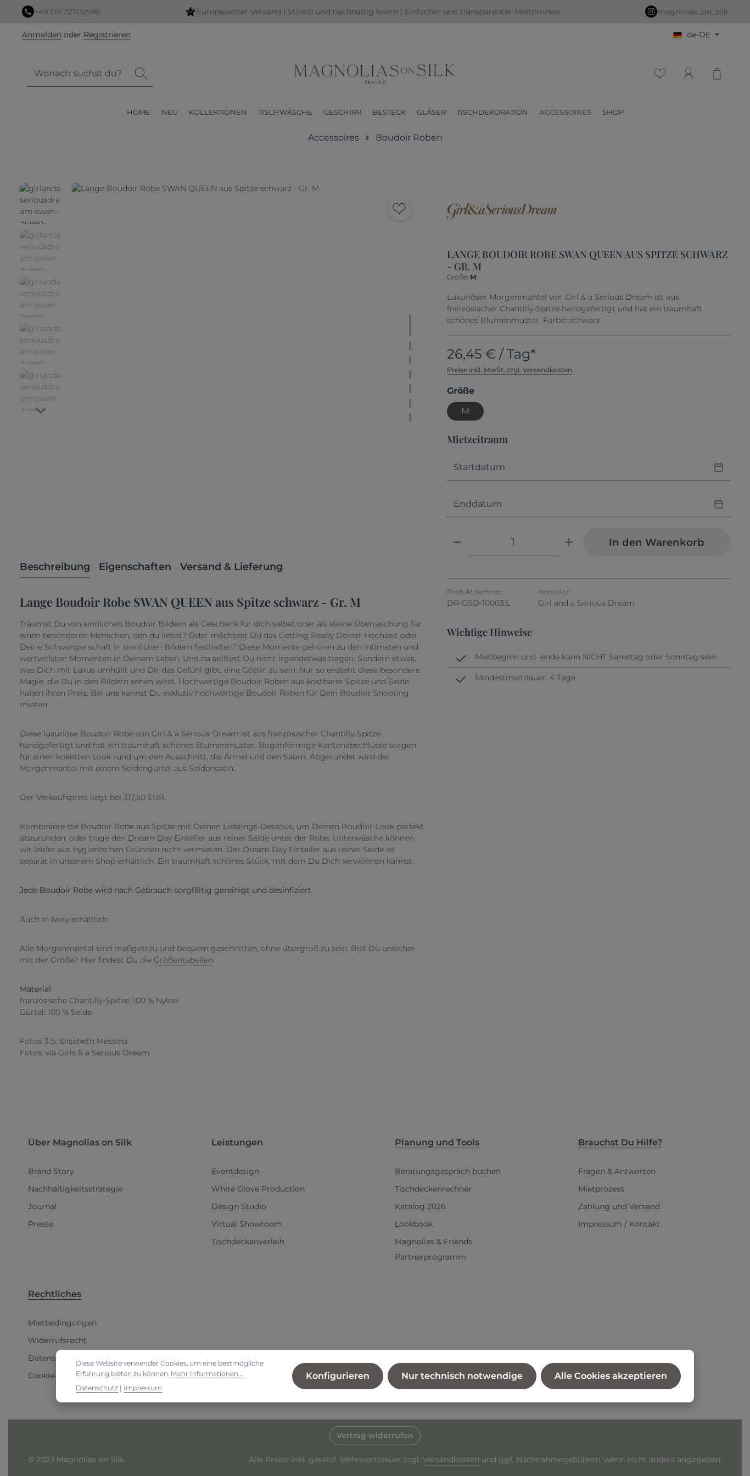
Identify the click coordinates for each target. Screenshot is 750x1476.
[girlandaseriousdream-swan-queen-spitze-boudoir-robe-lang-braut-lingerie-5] (248, 359)
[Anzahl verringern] (457, 542)
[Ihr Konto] (688, 73)
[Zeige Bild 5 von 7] (410, 388)
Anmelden (41, 35)
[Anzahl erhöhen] (569, 542)
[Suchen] (141, 74)
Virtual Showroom (246, 1224)
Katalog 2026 (420, 1206)
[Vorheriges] (359, 517)
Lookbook (414, 1224)
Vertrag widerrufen (375, 1435)
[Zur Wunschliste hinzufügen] (399, 208)
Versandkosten (451, 1459)
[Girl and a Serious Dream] (502, 211)
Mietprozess (601, 1189)
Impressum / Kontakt (619, 1224)
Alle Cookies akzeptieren (611, 1376)
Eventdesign (235, 1171)
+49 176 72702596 (66, 11)
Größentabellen (183, 960)
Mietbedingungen (62, 1323)
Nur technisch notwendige (462, 1376)
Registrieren (107, 35)
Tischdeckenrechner (433, 1189)
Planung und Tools (437, 1142)
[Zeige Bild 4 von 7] (410, 374)
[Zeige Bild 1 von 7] (410, 325)
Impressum (143, 1388)
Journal (42, 1206)
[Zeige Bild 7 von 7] (410, 417)
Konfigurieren (338, 1376)
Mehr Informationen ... (207, 1373)
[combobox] (78, 74)
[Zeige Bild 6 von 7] (410, 403)
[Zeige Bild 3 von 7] (410, 360)
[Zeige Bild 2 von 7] (410, 346)
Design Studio (238, 1206)
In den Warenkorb (656, 542)
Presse (40, 1224)
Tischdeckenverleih (247, 1241)
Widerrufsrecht (57, 1340)
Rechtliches (54, 1294)
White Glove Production (258, 1189)
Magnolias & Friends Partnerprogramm (433, 1249)
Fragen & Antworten (617, 1171)
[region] (222, 359)
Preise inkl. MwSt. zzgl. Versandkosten (509, 370)
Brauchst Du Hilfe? (620, 1142)
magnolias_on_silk (692, 11)
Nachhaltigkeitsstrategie (75, 1189)
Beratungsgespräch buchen (448, 1171)
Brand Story (51, 1171)
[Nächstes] (40, 410)
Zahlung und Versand (619, 1206)
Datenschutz (52, 1358)
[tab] (55, 567)
